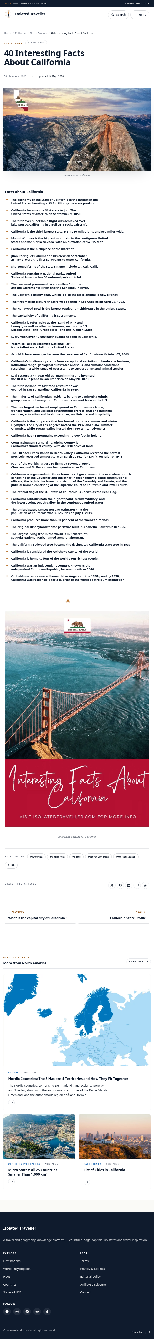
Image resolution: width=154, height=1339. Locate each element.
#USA (11, 865)
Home (7, 33)
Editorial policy (90, 1276)
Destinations (11, 1261)
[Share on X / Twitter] (112, 885)
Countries (9, 1284)
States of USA (12, 1292)
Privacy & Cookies (92, 1269)
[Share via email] (137, 885)
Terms (84, 1261)
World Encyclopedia (16, 1269)
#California (57, 856)
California (20, 33)
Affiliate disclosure (93, 1284)
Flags (6, 1276)
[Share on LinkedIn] (128, 885)
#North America (98, 856)
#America (36, 856)
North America (38, 33)
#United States (126, 856)
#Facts (76, 856)
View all (136, 961)
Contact (85, 1292)
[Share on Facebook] (120, 885)
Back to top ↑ (141, 1332)
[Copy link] (145, 885)
